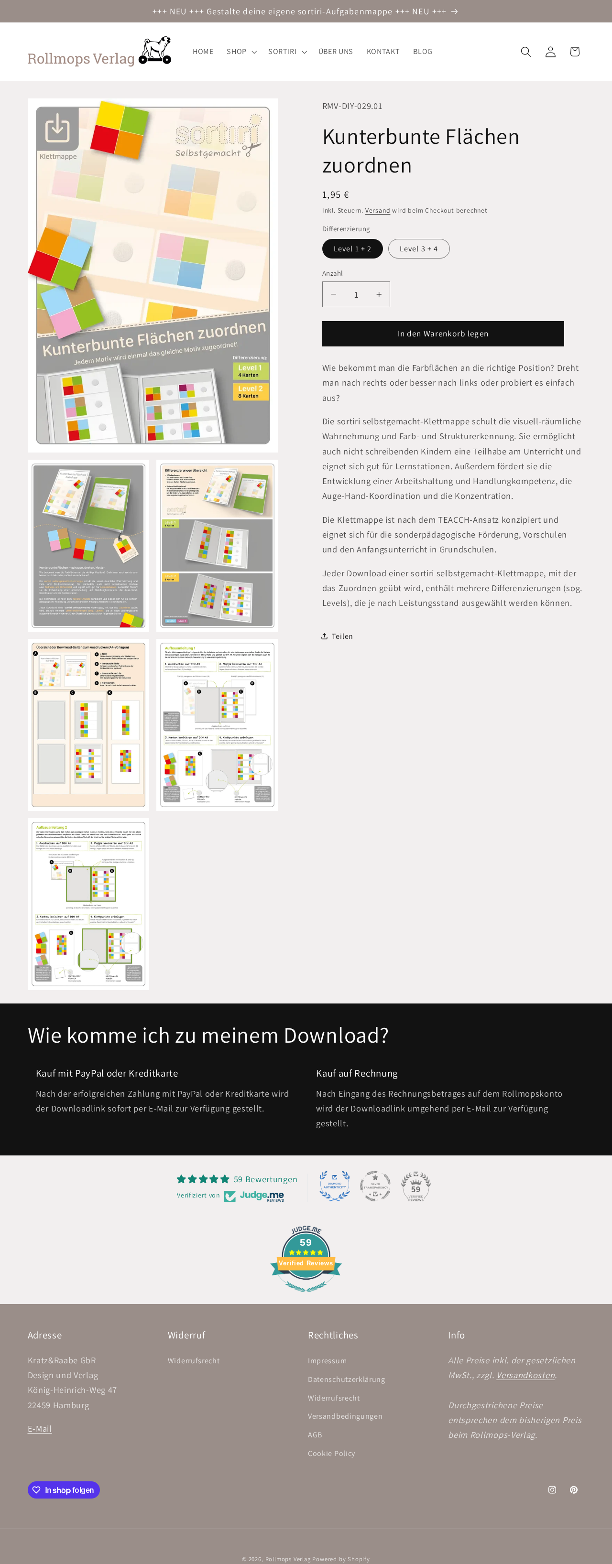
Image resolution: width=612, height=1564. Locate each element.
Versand (378, 210)
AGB (315, 1435)
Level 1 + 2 (353, 248)
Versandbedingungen (345, 1416)
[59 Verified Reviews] (306, 1296)
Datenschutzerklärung (346, 1379)
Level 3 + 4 (419, 248)
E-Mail (40, 1428)
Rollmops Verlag (288, 1559)
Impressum (327, 1361)
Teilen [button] (342, 636)
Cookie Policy (331, 1453)
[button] (241, 51)
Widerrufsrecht (194, 1361)
